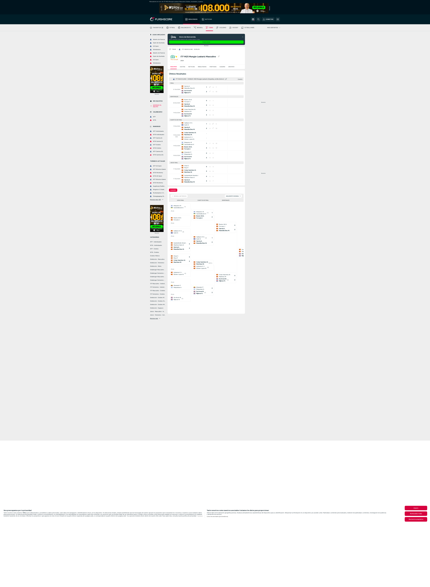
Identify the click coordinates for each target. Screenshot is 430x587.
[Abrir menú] (278, 19)
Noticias (191, 67)
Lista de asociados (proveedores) (217, 516)
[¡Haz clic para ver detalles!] (206, 89)
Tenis (174, 49)
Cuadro (222, 67)
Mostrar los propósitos (416, 519)
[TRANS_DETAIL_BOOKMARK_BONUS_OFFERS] (253, 19)
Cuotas (182, 67)
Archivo (231, 67)
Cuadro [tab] (173, 190)
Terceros (200, 516)
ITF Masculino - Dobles (191, 49)
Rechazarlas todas (416, 513)
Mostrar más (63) (155, 199)
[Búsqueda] (258, 19)
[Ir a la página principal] (162, 19)
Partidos (213, 67)
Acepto (416, 508)
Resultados (202, 67)
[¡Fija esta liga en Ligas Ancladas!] (218, 56)
